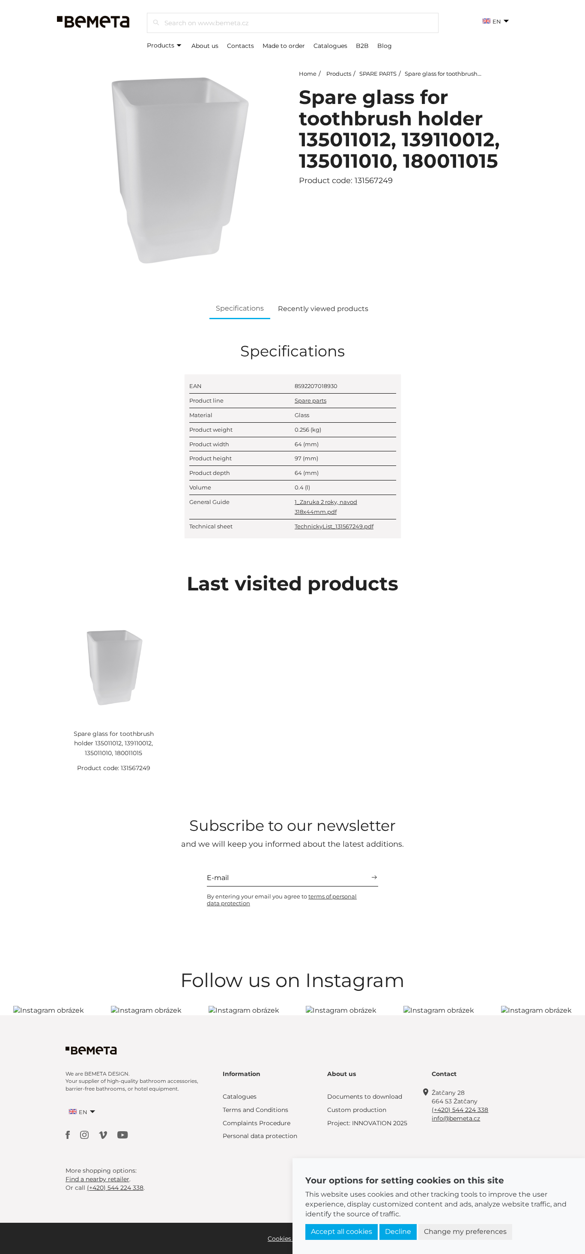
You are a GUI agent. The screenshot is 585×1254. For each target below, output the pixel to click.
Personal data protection (260, 1136)
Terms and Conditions (255, 1110)
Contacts (240, 46)
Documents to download (364, 1096)
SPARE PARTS (378, 73)
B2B (362, 46)
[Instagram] (85, 1134)
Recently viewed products (323, 309)
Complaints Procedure (256, 1123)
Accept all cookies (341, 1231)
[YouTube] (122, 1134)
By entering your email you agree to (282, 900)
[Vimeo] (104, 1134)
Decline (398, 1231)
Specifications (240, 308)
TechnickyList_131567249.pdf (334, 526)
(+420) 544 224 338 (460, 1110)
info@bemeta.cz (456, 1118)
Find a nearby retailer (97, 1179)
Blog (384, 46)
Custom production (356, 1110)
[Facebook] (69, 1134)
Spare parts (310, 400)
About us (204, 46)
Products (161, 45)
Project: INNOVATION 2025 (367, 1123)
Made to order (284, 46)
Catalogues (330, 46)
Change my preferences (465, 1231)
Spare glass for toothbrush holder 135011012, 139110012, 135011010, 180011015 (114, 743)
